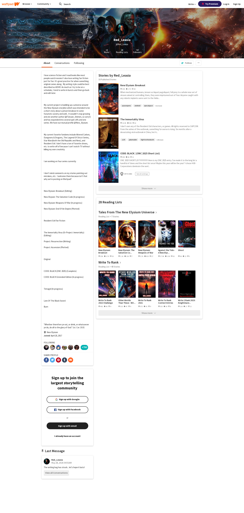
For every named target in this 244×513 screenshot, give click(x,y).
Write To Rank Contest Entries (165, 301)
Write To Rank (108, 262)
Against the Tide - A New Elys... (166, 251)
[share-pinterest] (58, 360)
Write (191, 4)
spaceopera (126, 106)
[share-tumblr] (64, 360)
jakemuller (133, 140)
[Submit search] (60, 4)
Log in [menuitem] (226, 4)
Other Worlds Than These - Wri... (127, 301)
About (47, 63)
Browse (26, 3)
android (137, 106)
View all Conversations (56, 472)
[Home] (11, 4)
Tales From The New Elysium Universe (126, 212)
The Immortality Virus (132, 119)
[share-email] (70, 360)
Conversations (62, 63)
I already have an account (67, 436)
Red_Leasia (57, 459)
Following (79, 63)
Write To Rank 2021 (144, 301)
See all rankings (142, 174)
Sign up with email (67, 425)
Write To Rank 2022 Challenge (105, 301)
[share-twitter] (52, 360)
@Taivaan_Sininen (73, 116)
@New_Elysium (81, 122)
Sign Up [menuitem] (237, 4)
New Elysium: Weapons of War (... (145, 251)
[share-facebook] (46, 360)
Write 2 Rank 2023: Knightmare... (186, 301)
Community (43, 3)
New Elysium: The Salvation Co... (126, 251)
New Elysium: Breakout (132, 85)
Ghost (181, 250)
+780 (84, 347)
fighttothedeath (147, 140)
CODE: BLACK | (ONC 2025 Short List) (140, 153)
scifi (123, 140)
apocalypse (148, 106)
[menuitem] (186, 63)
